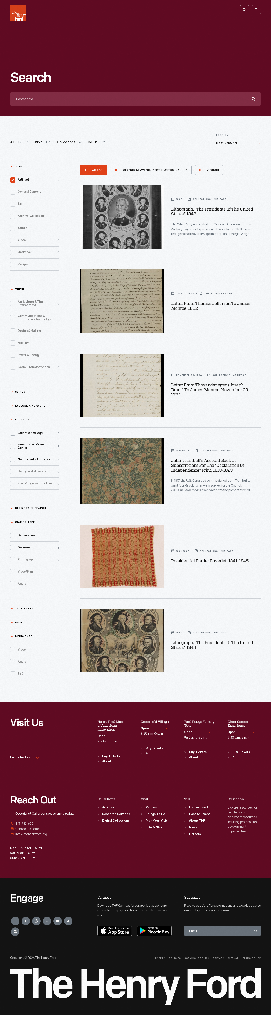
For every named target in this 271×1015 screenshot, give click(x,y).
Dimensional (38, 535)
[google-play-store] (154, 931)
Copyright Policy (197, 958)
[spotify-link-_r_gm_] (15, 931)
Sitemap (233, 958)
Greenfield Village (38, 433)
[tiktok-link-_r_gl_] (68, 921)
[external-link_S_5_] (43, 829)
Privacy (218, 958)
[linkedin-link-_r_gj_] (47, 921)
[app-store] (114, 931)
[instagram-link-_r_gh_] (26, 921)
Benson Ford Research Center (38, 446)
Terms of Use (251, 958)
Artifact (38, 180)
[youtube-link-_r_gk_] (57, 921)
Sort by (222, 135)
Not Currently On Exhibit (38, 459)
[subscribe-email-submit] (256, 931)
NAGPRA (160, 958)
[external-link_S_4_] (43, 823)
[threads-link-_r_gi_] (36, 921)
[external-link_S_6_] (43, 834)
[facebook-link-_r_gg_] (15, 921)
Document (38, 547)
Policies (175, 958)
